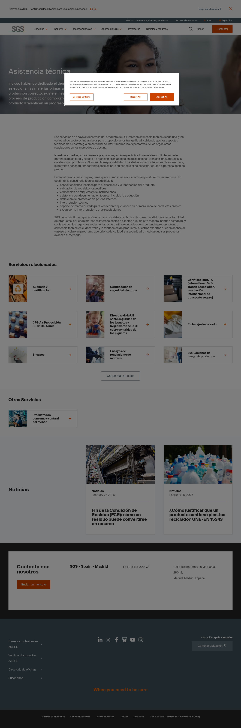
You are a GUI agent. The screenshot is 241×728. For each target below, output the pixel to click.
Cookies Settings (82, 97)
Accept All (161, 97)
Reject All (135, 97)
